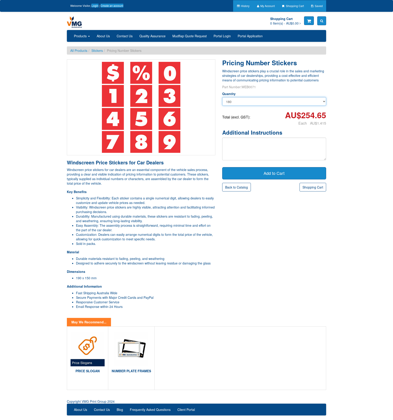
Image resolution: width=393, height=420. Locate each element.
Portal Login (222, 36)
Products (81, 36)
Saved (318, 6)
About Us (103, 36)
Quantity (229, 93)
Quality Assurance (152, 36)
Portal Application (250, 36)
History (244, 6)
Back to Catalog (236, 187)
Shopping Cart (294, 6)
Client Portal (186, 409)
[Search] (321, 20)
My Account (267, 6)
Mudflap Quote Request (189, 36)
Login (94, 6)
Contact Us (125, 36)
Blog (120, 409)
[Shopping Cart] (309, 20)
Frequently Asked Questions (150, 409)
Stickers (97, 50)
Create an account (112, 6)
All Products (78, 50)
